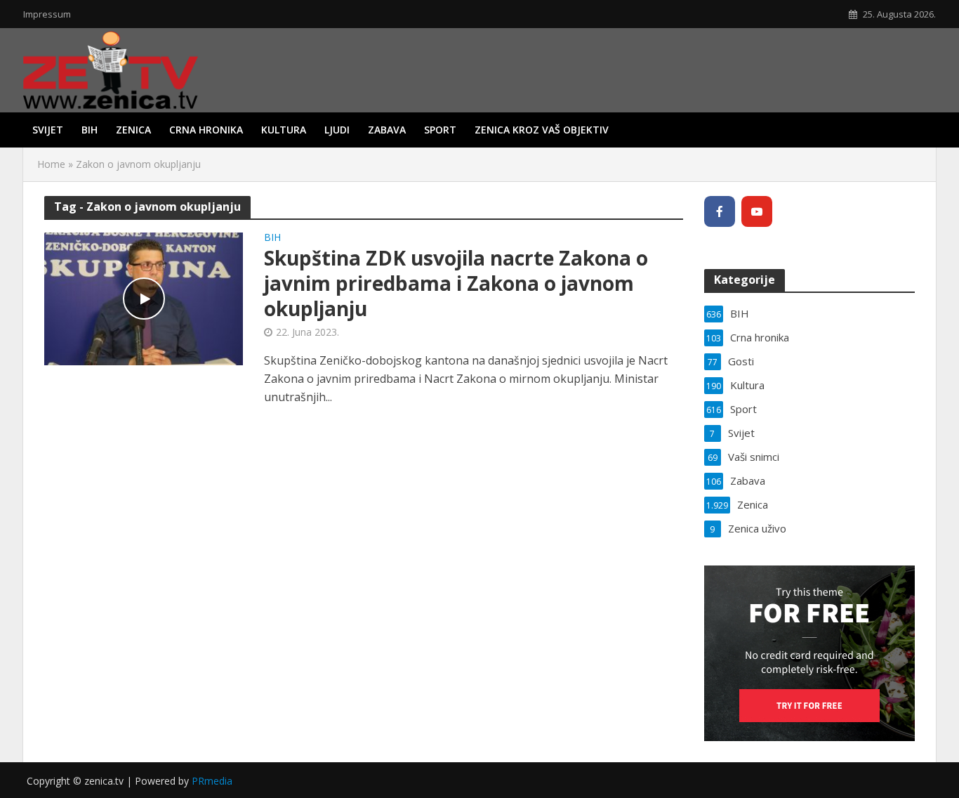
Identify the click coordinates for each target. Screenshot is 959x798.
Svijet (47, 129)
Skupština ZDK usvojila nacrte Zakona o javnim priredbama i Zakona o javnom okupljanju (456, 283)
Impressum (47, 14)
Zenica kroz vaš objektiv (542, 129)
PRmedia (212, 780)
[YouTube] (756, 211)
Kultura (283, 129)
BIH (89, 129)
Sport (440, 129)
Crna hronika (206, 129)
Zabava (387, 129)
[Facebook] (719, 211)
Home (51, 164)
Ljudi (337, 129)
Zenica (133, 129)
